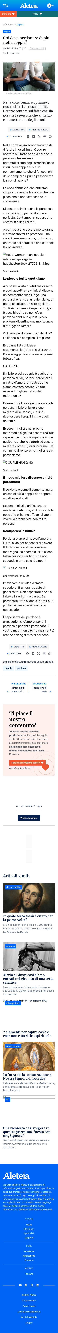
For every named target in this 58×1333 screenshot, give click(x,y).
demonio (10, 946)
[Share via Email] (44, 136)
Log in (39, 806)
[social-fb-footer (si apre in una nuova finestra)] (26, 1285)
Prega (35, 13)
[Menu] (10, 5)
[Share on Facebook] (28, 136)
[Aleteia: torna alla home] (29, 5)
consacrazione (13, 1046)
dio (7, 1099)
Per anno (29, 1273)
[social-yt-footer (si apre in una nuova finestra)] (20, 1285)
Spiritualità (29, 1233)
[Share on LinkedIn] (33, 136)
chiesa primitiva (13, 887)
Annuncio (29, 1260)
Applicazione (29, 1255)
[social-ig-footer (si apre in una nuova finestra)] (38, 1285)
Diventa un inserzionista (29, 1311)
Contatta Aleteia (29, 1317)
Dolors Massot (37, 48)
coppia (20, 24)
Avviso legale (29, 1306)
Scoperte (29, 1237)
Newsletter (29, 1251)
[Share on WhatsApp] (50, 136)
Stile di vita (8, 24)
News (29, 1224)
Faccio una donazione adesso (25, 762)
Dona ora (6, 13)
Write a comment (29, 817)
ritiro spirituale (13, 1003)
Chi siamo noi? (29, 1300)
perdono (21, 668)
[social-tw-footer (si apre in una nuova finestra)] (32, 1285)
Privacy (29, 1322)
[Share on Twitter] (39, 136)
